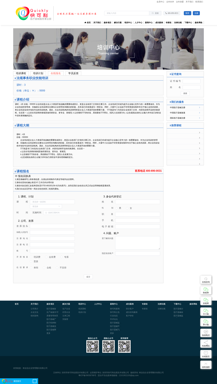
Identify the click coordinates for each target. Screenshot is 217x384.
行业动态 (114, 316)
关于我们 (190, 2)
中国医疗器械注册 (177, 107)
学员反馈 (73, 73)
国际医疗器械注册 (177, 118)
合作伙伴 (170, 2)
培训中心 (128, 22)
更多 (48, 333)
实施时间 (36, 212)
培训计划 (38, 73)
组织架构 (34, 316)
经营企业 (66, 312)
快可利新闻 (115, 309)
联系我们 (199, 2)
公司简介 (34, 309)
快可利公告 (115, 312)
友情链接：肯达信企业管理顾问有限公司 (30, 368)
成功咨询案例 (131, 312)
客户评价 (130, 316)
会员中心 (161, 2)
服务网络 (198, 22)
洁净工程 (66, 316)
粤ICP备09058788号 (87, 375)
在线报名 (56, 73)
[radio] (35, 257)
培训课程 (21, 73)
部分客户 (130, 309)
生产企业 (66, 309)
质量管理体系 (52, 316)
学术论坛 (114, 319)
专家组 (145, 309)
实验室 (65, 319)
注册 (196, 13)
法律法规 (161, 309)
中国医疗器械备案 (177, 113)
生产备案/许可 (52, 312)
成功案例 (159, 22)
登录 (187, 13)
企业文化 (34, 312)
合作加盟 (180, 2)
